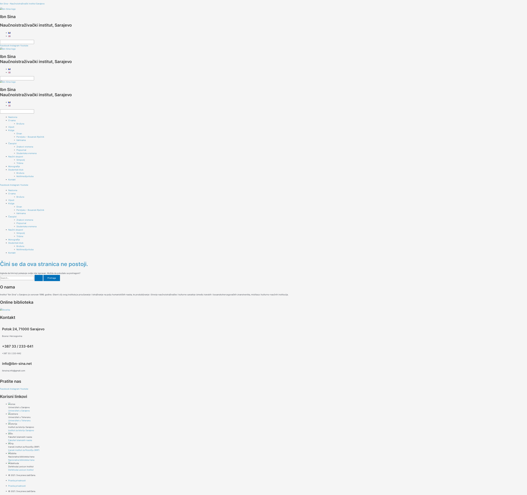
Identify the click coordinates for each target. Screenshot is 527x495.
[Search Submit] (39, 278)
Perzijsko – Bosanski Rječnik (30, 137)
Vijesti (11, 127)
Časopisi (12, 143)
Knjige (11, 130)
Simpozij (20, 160)
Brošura (20, 123)
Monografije (14, 166)
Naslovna (12, 117)
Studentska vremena (26, 153)
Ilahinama (21, 140)
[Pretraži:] (21, 278)
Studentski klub (15, 169)
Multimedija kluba (24, 176)
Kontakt (12, 179)
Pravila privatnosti (17, 480)
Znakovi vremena (24, 146)
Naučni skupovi (15, 156)
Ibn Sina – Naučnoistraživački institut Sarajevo (22, 3)
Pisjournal (21, 150)
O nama (12, 120)
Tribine (19, 163)
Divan (19, 133)
